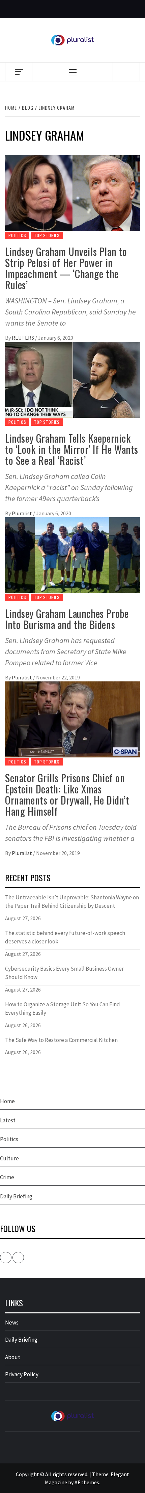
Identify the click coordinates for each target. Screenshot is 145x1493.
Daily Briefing (16, 1196)
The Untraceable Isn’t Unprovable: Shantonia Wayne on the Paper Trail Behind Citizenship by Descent (72, 902)
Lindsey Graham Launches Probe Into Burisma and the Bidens (66, 619)
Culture (9, 1158)
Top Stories (47, 235)
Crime (7, 1177)
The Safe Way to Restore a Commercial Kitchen (61, 1040)
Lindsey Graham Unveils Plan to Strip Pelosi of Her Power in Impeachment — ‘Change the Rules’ (66, 268)
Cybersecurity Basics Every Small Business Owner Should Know (64, 973)
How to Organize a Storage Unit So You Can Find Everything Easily (62, 1009)
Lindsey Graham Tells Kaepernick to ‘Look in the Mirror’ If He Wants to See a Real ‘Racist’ (71, 449)
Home (7, 1101)
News (12, 1322)
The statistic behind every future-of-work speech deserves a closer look (65, 937)
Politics (17, 235)
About (12, 1357)
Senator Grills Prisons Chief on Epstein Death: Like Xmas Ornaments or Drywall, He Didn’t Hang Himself (67, 794)
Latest (8, 1120)
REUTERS (23, 337)
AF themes (87, 1482)
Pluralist (22, 513)
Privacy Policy (21, 1374)
